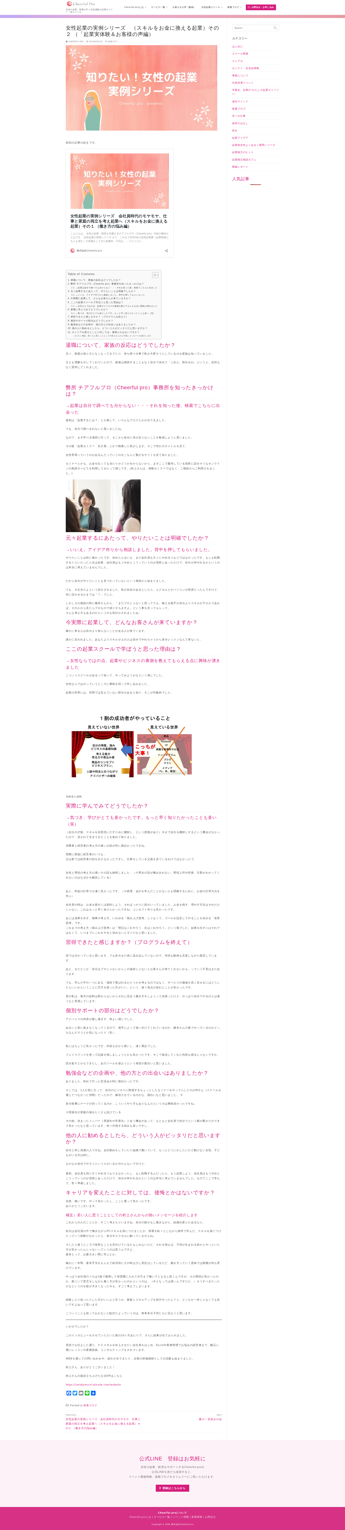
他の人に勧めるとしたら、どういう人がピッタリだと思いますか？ (110, 328)
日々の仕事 (239, 115)
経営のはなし (240, 123)
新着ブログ (113, 41)
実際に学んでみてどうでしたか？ (89, 309)
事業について (240, 75)
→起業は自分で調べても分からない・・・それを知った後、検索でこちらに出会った (117, 288)
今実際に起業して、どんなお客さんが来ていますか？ (101, 298)
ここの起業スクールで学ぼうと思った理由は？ (97, 302)
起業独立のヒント (243, 152)
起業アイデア (240, 137)
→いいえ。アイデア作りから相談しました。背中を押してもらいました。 (111, 295)
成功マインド (240, 101)
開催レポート (240, 166)
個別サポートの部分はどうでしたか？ (92, 320)
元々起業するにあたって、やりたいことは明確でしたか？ (103, 291)
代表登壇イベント (243, 82)
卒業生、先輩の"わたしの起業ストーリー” (255, 92)
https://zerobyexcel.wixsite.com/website (93, 1384)
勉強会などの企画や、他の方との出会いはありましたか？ (103, 324)
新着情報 (197, 1517)
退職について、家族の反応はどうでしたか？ (96, 280)
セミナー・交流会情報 (245, 68)
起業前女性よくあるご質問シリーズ (253, 145)
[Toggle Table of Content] (154, 275)
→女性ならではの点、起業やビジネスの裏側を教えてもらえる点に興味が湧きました (117, 306)
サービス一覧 (162, 1517)
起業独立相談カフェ (244, 159)
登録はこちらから (174, 1488)
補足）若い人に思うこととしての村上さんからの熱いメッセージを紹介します (116, 336)
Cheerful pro (76, 41)
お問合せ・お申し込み (262, 7)
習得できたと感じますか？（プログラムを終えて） (99, 317)
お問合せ (210, 1517)
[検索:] (255, 28)
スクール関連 (240, 53)
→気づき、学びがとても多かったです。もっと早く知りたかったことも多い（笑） (115, 313)
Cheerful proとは (140, 1517)
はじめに (237, 46)
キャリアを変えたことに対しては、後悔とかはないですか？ (106, 332)
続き (235, 130)
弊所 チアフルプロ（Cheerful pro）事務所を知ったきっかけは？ (107, 284)
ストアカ (237, 61)
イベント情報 (181, 1517)
